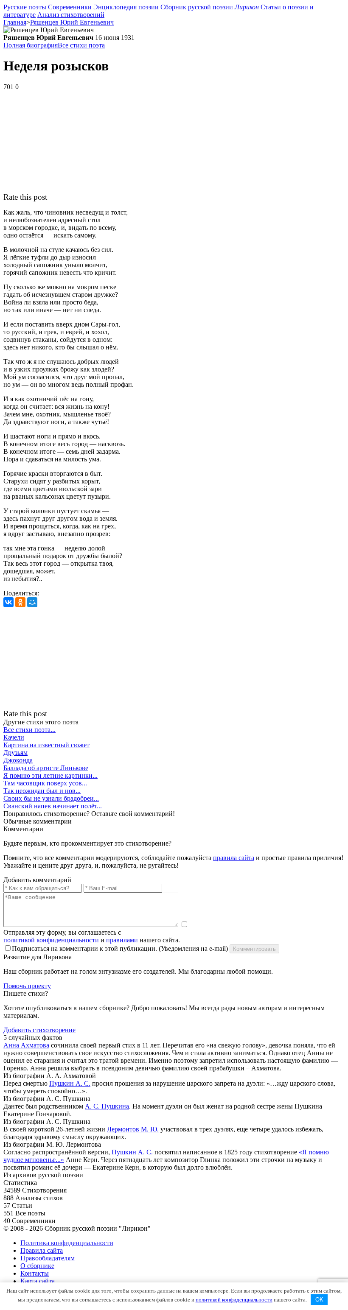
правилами (122, 940)
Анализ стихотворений (70, 14)
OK (319, 1299)
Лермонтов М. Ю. (133, 1129)
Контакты (34, 1273)
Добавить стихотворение (39, 1029)
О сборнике (37, 1265)
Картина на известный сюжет (46, 745)
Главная (14, 22)
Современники (70, 7)
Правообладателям (47, 1258)
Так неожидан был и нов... (42, 790)
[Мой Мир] (32, 602)
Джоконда (18, 760)
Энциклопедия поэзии (126, 7)
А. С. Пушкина (107, 1106)
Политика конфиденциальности (66, 1242)
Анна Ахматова (26, 1045)
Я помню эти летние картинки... (50, 775)
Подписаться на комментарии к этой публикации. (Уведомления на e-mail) (120, 948)
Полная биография (30, 45)
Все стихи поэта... (29, 729)
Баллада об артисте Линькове (45, 767)
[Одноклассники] (20, 602)
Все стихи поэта (81, 45)
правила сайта (233, 857)
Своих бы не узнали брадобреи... (51, 798)
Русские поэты (24, 7)
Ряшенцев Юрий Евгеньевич (72, 22)
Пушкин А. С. (69, 1083)
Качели (13, 737)
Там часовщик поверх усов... (45, 783)
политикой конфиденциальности (51, 940)
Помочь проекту (27, 985)
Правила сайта (41, 1250)
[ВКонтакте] (8, 602)
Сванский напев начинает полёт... (52, 806)
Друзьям (15, 752)
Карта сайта (37, 1281)
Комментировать (254, 949)
